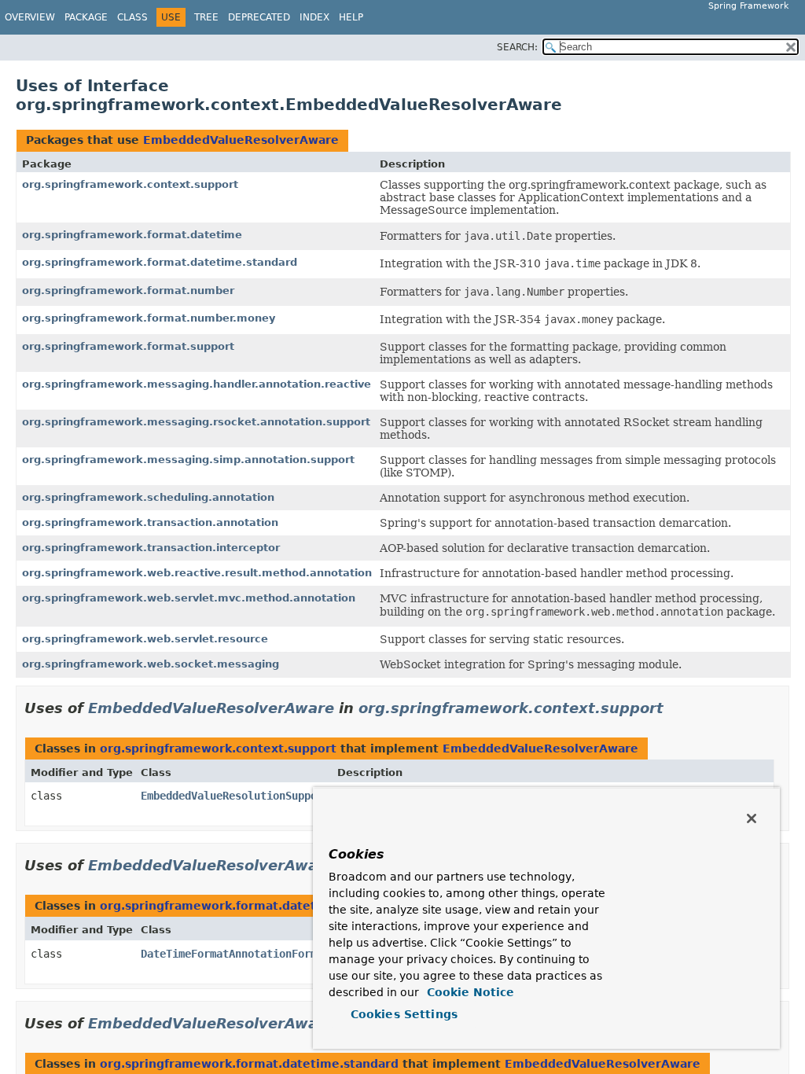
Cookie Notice (468, 992)
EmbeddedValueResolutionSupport (235, 795)
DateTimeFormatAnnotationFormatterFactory (266, 953)
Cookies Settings (404, 1014)
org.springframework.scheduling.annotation (148, 497)
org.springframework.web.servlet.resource (145, 639)
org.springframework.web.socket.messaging (150, 664)
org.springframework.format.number (128, 290)
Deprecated (259, 17)
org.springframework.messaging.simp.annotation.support (188, 459)
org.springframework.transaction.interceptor (151, 548)
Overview (30, 17)
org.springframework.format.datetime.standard (159, 262)
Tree (206, 17)
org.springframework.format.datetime (132, 235)
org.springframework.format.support (128, 346)
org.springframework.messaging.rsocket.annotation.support (196, 422)
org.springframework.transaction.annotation (150, 522)
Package (86, 17)
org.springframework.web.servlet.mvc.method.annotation (188, 598)
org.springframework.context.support (130, 184)
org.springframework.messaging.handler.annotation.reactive (196, 384)
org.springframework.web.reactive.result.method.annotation (197, 573)
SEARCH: (517, 47)
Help (351, 17)
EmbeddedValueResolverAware (241, 140)
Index (314, 17)
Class (132, 17)
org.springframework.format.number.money (148, 318)
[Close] (751, 818)
